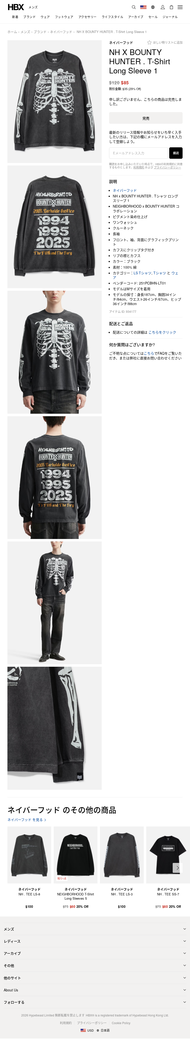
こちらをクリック (162, 332)
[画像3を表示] (54, 352)
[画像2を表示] (54, 226)
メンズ (33, 7)
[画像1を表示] (54, 101)
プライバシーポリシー (167, 167)
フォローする (14, 1002)
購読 (176, 153)
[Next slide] (178, 868)
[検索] (133, 7)
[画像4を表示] (54, 477)
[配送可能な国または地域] (143, 7)
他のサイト (12, 977)
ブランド (40, 32)
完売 (145, 118)
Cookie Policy (121, 1023)
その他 (9, 965)
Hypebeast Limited (41, 1015)
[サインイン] (162, 7)
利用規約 (138, 167)
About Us (11, 989)
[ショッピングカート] (171, 7)
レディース (12, 941)
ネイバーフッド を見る (25, 819)
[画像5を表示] (54, 602)
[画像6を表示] (54, 728)
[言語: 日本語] (153, 7)
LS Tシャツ (142, 272)
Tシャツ (159, 272)
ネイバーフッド (61, 32)
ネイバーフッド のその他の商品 (61, 809)
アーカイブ (12, 953)
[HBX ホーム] (16, 6)
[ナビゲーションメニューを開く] (180, 7)
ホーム (12, 32)
